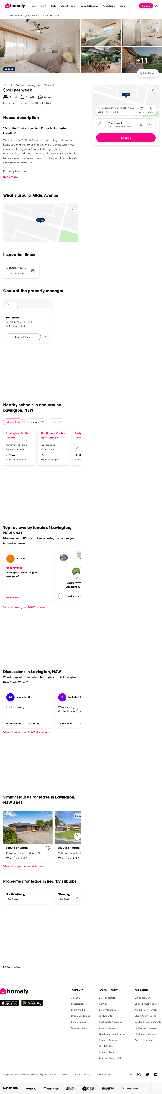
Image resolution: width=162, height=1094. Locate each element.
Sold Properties (107, 1009)
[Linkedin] (156, 1074)
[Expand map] (73, 208)
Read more (10, 177)
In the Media (78, 1009)
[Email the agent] (33, 270)
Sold (53, 5)
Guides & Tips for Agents (147, 1021)
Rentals (103, 1003)
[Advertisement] (40, 373)
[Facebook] (131, 1074)
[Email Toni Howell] (150, 125)
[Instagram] (139, 1074)
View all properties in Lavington (23, 866)
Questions (109, 5)
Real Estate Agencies (110, 1021)
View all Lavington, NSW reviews (24, 607)
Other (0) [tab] (56, 421)
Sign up (146, 5)
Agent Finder (68, 5)
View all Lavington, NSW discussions (26, 732)
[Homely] (21, 991)
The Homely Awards (145, 1033)
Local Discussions (108, 1027)
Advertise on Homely (145, 1009)
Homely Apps (78, 1021)
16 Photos (150, 73)
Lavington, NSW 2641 (30, 15)
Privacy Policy (82, 1074)
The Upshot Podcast (145, 1027)
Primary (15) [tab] (13, 421)
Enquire (126, 138)
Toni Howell (115, 123)
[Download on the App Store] (10, 1003)
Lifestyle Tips (106, 1045)
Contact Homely (80, 1027)
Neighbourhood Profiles (112, 1033)
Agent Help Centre (144, 1039)
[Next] (77, 447)
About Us (76, 997)
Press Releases (79, 1003)
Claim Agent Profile (145, 1015)
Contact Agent (23, 336)
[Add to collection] (48, 848)
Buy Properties (107, 997)
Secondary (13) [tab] (35, 421)
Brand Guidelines (80, 1015)
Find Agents (105, 1015)
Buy (34, 5)
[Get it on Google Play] (32, 1003)
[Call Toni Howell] (46, 337)
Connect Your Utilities (111, 1057)
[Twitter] (147, 1074)
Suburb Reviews (89, 5)
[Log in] (156, 5)
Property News (107, 1051)
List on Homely (142, 997)
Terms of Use (104, 1074)
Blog (122, 5)
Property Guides (108, 1039)
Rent (43, 5)
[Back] (5, 15)
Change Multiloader (145, 1003)
